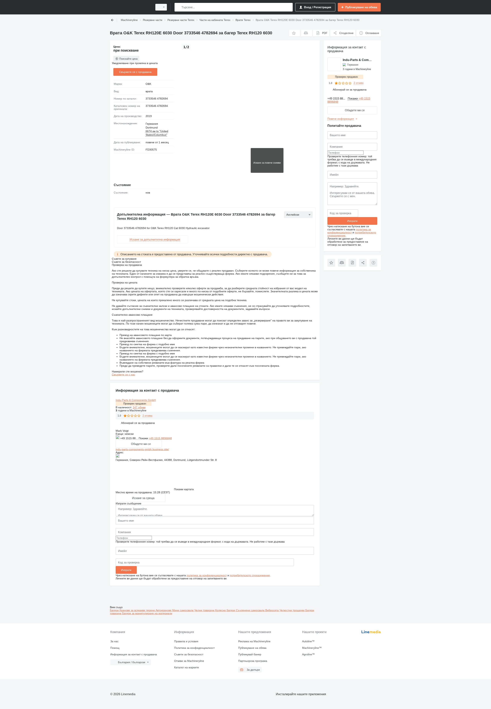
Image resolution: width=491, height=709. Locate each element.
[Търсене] (178, 7)
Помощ (114, 647)
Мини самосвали (183, 610)
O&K (148, 83)
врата (149, 91)
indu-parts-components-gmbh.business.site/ (142, 449)
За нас (114, 641)
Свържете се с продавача (135, 71)
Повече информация (340, 118)
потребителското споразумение (250, 575)
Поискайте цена (128, 58)
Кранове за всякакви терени (137, 610)
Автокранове (164, 610)
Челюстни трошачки (292, 610)
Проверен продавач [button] (134, 403)
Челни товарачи (204, 610)
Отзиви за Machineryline (189, 660)
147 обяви (139, 407)
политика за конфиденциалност (207, 575)
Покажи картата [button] (184, 489)
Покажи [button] (144, 438)
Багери (114, 610)
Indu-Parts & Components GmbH (136, 400)
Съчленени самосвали (250, 610)
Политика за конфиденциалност (194, 647)
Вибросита (272, 610)
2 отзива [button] (147, 415)
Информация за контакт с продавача (133, 654)
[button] (294, 33)
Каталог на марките (186, 667)
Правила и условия (186, 641)
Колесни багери (225, 610)
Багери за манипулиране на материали (147, 613)
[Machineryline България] (130, 7)
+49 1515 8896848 (160, 438)
